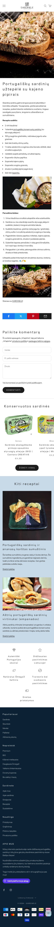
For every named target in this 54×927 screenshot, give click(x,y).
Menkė (5, 728)
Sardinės (6, 719)
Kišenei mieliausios (10, 759)
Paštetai (6, 732)
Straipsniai (7, 800)
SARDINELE (17, 301)
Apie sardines (8, 795)
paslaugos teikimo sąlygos (39, 341)
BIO (4, 755)
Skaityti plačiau (9, 569)
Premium (6, 751)
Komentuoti (13, 390)
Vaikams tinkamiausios (12, 768)
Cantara (18, 441)
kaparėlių (15, 173)
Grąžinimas (7, 826)
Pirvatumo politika (10, 835)
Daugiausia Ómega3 (11, 764)
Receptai (6, 804)
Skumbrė (6, 724)
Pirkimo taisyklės (9, 831)
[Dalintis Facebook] (9, 316)
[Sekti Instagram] (10, 890)
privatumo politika (19, 341)
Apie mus (6, 791)
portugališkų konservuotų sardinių (27, 129)
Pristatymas (7, 822)
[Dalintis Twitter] (21, 316)
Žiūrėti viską (27, 468)
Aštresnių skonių (9, 737)
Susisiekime (8, 808)
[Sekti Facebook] (4, 890)
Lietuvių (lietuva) (26, 898)
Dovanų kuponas (9, 773)
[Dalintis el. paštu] (45, 316)
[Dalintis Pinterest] (33, 316)
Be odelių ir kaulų (9, 777)
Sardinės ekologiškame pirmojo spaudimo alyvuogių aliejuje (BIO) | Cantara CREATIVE (18, 450)
